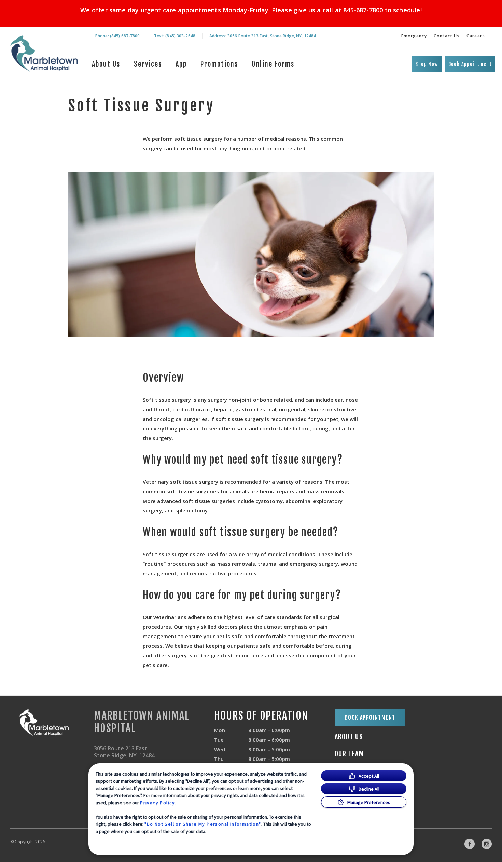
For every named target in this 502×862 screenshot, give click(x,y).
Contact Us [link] (447, 36)
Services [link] (148, 64)
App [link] (181, 64)
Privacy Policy (157, 802)
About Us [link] (349, 737)
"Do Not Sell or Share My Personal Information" (202, 824)
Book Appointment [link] (470, 64)
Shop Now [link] (426, 64)
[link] (44, 53)
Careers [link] (475, 36)
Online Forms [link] (273, 64)
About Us (106, 64)
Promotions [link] (219, 64)
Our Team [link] (349, 754)
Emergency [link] (414, 36)
